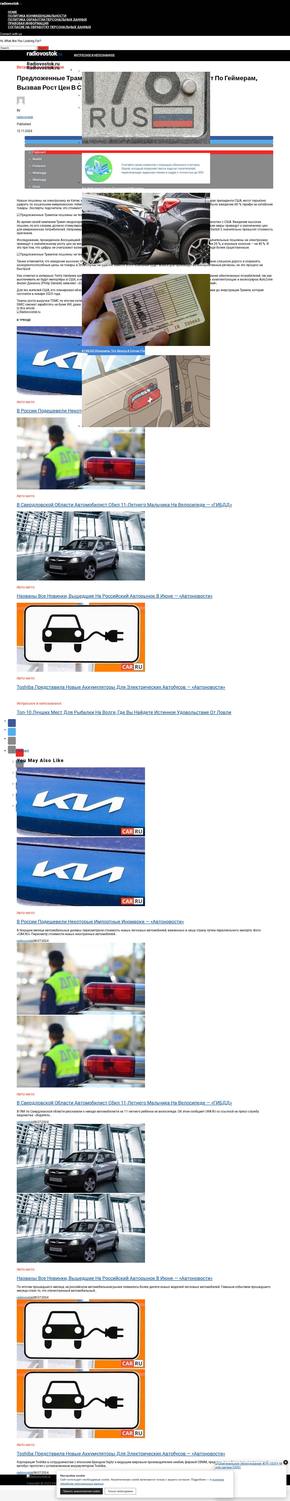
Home (12, 12)
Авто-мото (82, 70)
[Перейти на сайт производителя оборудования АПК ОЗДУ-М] (250, 1479)
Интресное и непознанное (94, 55)
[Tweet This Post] (149, 732)
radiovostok (25, 117)
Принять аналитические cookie (81, 1491)
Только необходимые (120, 1491)
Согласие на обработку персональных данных (49, 27)
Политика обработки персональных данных (47, 19)
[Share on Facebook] (149, 723)
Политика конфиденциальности (37, 16)
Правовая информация (28, 23)
